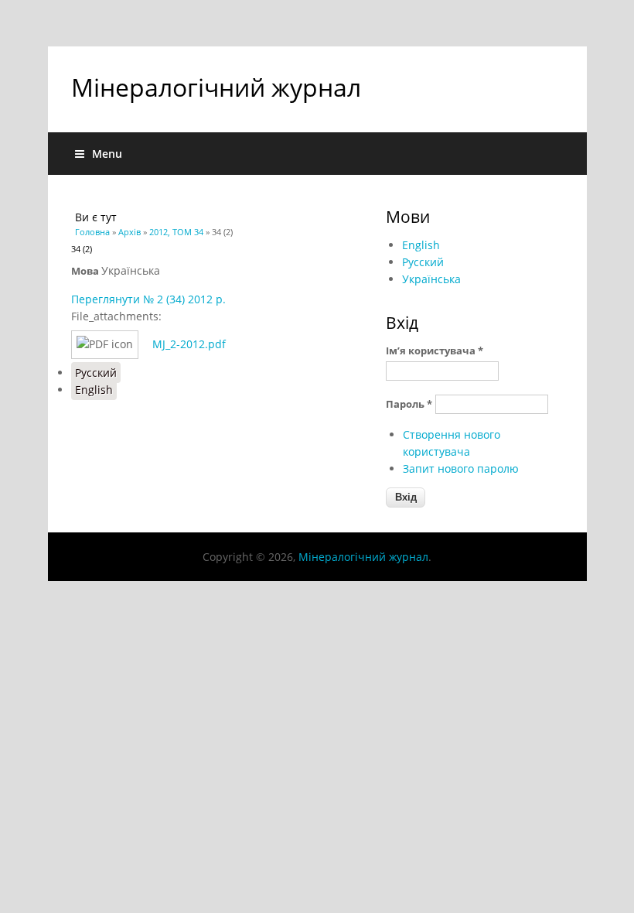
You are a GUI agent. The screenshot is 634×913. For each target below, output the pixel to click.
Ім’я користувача (434, 350)
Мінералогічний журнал (216, 87)
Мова (86, 271)
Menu (107, 153)
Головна (92, 232)
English (94, 389)
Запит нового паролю (461, 468)
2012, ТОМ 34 (176, 232)
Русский (96, 372)
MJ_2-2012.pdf (189, 344)
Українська (431, 279)
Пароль (409, 404)
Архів (129, 232)
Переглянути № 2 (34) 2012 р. (148, 299)
